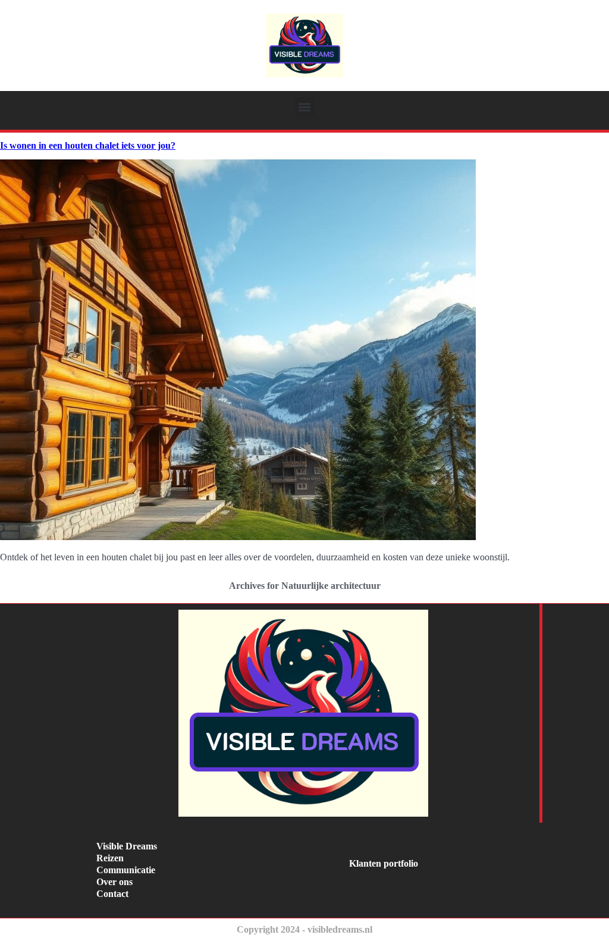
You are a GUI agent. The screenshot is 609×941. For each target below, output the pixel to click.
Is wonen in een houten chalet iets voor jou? (87, 145)
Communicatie (125, 870)
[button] (305, 107)
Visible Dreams (126, 846)
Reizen (110, 858)
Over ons (114, 882)
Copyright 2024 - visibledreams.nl (304, 929)
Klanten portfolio (383, 863)
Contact (112, 894)
